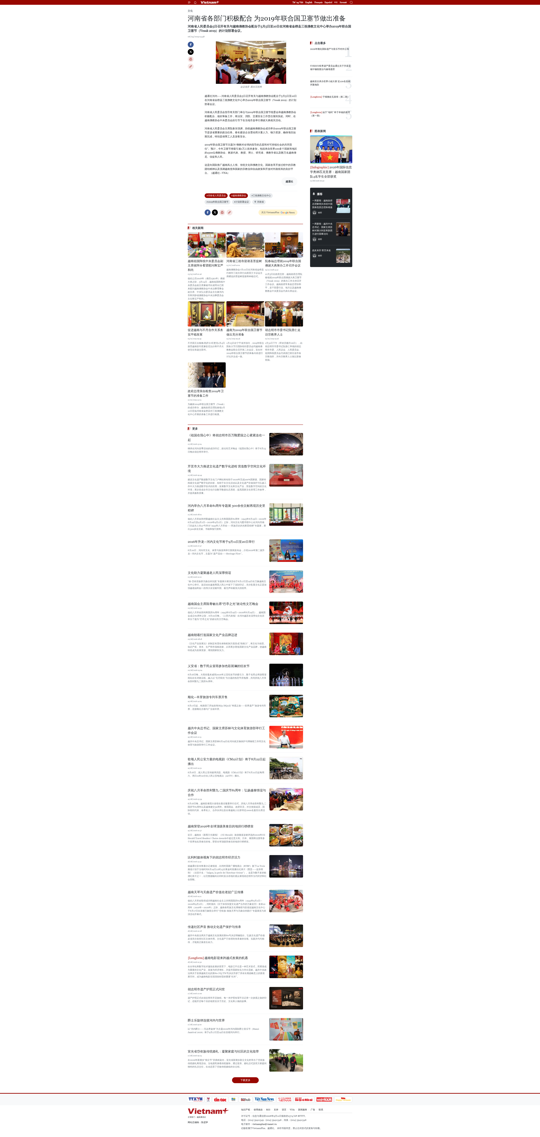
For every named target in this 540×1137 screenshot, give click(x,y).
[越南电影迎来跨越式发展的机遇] (286, 967)
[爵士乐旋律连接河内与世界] (286, 1029)
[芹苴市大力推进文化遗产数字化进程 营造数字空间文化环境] (286, 475)
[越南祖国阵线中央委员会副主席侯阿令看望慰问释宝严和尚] (207, 245)
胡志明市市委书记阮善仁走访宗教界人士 (283, 332)
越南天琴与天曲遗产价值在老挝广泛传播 (215, 892)
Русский (343, 2)
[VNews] (208, 1099)
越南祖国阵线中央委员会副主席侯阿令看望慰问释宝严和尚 (205, 265)
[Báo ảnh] (324, 1099)
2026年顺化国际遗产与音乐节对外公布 (329, 49)
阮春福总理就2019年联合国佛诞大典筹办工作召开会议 (283, 263)
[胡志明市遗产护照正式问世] (286, 998)
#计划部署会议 (241, 202)
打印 (191, 59)
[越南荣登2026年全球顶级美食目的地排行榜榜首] (286, 835)
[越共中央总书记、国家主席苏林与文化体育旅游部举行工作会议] (286, 737)
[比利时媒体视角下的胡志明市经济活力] (286, 866)
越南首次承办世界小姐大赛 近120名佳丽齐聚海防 (330, 83)
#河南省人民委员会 (216, 195)
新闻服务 (302, 1109)
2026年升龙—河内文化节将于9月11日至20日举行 (221, 541)
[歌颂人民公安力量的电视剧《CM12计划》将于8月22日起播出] (286, 768)
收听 (320, 212)
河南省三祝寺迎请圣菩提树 (244, 261)
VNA (292, 1109)
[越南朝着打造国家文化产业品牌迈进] (286, 644)
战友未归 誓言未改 (321, 250)
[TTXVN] (195, 1099)
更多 (195, 428)
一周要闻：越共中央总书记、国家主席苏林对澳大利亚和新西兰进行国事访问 (322, 228)
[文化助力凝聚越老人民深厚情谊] (286, 581)
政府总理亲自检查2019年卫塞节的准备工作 (206, 393)
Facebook (191, 45)
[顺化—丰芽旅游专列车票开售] (286, 706)
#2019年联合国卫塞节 (217, 202)
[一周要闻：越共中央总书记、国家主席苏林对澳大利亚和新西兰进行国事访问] (343, 229)
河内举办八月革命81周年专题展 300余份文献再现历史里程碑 (226, 508)
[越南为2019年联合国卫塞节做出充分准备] (245, 314)
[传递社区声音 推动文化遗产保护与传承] (286, 936)
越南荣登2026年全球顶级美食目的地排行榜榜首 (221, 826)
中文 (336, 2)
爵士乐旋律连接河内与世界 (206, 1020)
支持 (276, 1109)
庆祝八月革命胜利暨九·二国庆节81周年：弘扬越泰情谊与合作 (227, 793)
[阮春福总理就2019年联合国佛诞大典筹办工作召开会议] (284, 245)
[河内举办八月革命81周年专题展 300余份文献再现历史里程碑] (286, 514)
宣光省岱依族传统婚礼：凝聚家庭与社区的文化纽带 (223, 1051)
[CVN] (285, 1099)
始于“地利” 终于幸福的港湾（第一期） (330, 114)
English (308, 2)
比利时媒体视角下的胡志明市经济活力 (214, 857)
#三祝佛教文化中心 (261, 195)
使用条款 (258, 1109)
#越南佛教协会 (238, 195)
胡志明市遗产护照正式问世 (206, 989)
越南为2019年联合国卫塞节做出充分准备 (244, 332)
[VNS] (264, 1099)
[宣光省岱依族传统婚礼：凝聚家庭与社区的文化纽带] (286, 1060)
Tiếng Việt (297, 2)
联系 (321, 1109)
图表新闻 (320, 131)
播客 (320, 194)
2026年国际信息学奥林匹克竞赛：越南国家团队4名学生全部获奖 (331, 172)
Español (328, 2)
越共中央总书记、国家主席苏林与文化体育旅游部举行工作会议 (226, 730)
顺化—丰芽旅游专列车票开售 (208, 697)
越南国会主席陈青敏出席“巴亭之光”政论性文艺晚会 (223, 604)
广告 (313, 1109)
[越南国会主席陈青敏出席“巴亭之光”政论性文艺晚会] (286, 613)
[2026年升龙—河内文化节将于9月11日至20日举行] (286, 550)
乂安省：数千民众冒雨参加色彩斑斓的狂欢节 (219, 666)
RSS (268, 1109)
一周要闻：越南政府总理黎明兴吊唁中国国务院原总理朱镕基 (322, 204)
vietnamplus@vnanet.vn (264, 1124)
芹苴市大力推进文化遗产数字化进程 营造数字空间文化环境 (227, 469)
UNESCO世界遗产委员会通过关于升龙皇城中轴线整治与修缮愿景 (330, 68)
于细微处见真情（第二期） (336, 96)
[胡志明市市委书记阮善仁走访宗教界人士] (284, 314)
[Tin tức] (220, 1099)
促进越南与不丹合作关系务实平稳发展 (205, 332)
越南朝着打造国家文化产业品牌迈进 (212, 635)
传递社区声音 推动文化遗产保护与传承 (214, 927)
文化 (190, 10)
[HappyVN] (343, 1099)
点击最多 (320, 43)
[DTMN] (303, 1099)
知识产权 (245, 1109)
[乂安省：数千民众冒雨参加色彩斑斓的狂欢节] (286, 675)
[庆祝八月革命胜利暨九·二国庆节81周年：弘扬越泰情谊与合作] (286, 799)
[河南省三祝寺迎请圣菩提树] (245, 245)
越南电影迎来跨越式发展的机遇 (226, 958)
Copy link (191, 66)
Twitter (191, 52)
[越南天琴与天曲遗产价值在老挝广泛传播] (286, 901)
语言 (284, 1109)
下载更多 (245, 1080)
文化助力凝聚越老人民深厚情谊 (209, 573)
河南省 (260, 202)
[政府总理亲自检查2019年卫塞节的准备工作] (207, 375)
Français (318, 2)
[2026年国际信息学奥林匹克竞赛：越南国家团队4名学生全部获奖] (331, 149)
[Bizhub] (245, 1099)
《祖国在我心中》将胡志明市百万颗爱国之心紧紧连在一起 (226, 438)
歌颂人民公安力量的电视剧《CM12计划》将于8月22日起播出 (227, 761)
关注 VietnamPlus (270, 212)
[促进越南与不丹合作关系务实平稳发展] (207, 314)
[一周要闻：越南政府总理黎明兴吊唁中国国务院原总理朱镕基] (343, 206)
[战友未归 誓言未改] (343, 256)
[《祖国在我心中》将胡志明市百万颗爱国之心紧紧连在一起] (286, 444)
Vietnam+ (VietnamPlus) (210, 2)
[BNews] (233, 1099)
